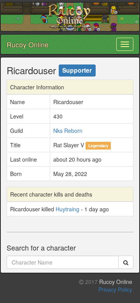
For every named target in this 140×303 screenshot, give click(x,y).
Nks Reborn (67, 130)
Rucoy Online (28, 44)
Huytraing (67, 209)
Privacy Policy (115, 289)
